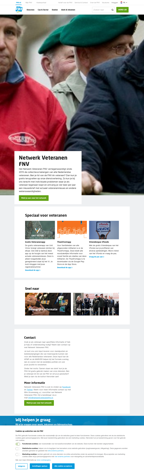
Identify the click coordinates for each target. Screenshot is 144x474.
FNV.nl (18, 2)
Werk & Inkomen (68, 10)
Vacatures (105, 2)
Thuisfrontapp (64, 242)
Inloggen (114, 2)
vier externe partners (62, 456)
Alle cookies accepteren (63, 466)
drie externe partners (55, 451)
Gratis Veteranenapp (35, 242)
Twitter (30, 389)
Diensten (30, 10)
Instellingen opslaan (39, 466)
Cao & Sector (43, 10)
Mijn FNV (29, 2)
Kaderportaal (41, 2)
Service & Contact (81, 2)
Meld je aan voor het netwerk (33, 198)
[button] (123, 2)
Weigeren (21, 466)
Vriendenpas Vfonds (99, 242)
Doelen (55, 10)
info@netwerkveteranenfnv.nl (40, 398)
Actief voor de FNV (65, 2)
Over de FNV (95, 2)
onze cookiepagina (44, 460)
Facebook (66, 387)
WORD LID (122, 10)
